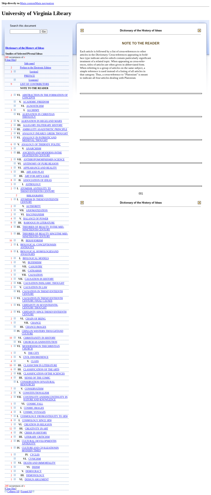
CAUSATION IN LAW (35, 287)
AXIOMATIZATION (37, 210)
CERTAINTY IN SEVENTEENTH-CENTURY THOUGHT (40, 306)
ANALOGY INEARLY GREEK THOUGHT (45, 133)
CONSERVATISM (34, 389)
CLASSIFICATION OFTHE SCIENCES (44, 373)
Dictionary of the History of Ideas (24, 48)
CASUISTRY (35, 266)
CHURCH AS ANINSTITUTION (40, 342)
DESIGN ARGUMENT (37, 479)
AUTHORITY (33, 206)
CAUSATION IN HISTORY (39, 279)
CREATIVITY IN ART (36, 428)
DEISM (36, 467)
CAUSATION (35, 275)
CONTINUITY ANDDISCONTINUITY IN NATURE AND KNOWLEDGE (45, 398)
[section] (34, 71)
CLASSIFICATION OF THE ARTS (41, 369)
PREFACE (29, 76)
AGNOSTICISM (35, 106)
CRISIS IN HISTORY (36, 433)
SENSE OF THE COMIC (37, 378)
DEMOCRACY (34, 471)
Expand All (26, 491)
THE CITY (33, 353)
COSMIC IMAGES (34, 408)
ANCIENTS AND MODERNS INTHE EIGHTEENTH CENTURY (42, 154)
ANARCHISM (33, 148)
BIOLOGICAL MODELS (36, 258)
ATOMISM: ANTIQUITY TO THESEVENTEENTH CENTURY (37, 190)
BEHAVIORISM (34, 240)
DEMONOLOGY (35, 475)
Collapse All (13, 491)
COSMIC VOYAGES (34, 412)
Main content (27, 3)
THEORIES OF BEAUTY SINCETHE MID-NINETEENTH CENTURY (45, 235)
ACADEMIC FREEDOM (36, 102)
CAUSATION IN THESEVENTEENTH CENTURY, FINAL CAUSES (42, 299)
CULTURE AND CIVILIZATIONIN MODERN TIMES (40, 449)
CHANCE (35, 323)
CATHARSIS (35, 271)
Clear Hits (10, 60)
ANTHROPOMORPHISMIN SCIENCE (43, 159)
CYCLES (35, 454)
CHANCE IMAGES (36, 327)
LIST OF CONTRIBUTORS (34, 84)
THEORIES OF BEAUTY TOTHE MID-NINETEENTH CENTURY (43, 228)
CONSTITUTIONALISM (36, 393)
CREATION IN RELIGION (38, 424)
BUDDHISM (34, 262)
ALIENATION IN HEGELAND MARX (41, 121)
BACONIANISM (35, 214)
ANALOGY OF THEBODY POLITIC (41, 144)
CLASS (35, 361)
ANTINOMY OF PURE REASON (41, 163)
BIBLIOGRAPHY (35, 195)
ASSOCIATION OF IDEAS (37, 180)
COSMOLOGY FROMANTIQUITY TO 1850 (44, 416)
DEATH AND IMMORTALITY (39, 463)
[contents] (33, 80)
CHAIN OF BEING (36, 318)
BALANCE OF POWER (35, 218)
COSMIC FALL (35, 404)
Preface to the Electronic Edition (35, 67)
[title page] (29, 63)
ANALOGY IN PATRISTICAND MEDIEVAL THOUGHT (39, 139)
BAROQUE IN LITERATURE (39, 223)
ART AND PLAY (35, 172)
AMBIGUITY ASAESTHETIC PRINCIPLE (44, 129)
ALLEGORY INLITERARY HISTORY (43, 125)
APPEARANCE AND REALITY (40, 168)
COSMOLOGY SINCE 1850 (37, 420)
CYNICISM (34, 459)
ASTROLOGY (33, 184)
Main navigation (44, 3)
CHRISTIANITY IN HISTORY (39, 338)
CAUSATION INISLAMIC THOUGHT (43, 283)
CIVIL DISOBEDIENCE (35, 357)
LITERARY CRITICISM (37, 437)
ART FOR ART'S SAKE (37, 176)
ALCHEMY (33, 110)
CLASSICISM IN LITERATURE (40, 365)
